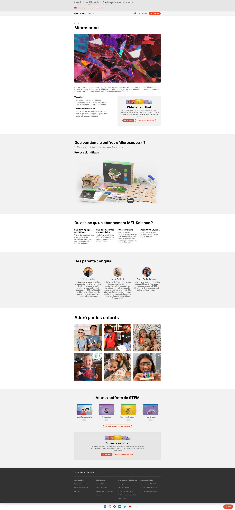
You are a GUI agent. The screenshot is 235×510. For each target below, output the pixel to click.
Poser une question (81, 487)
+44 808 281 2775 (149, 484)
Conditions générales (125, 491)
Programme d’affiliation (104, 491)
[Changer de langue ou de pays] (135, 13)
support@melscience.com (149, 491)
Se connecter (143, 13)
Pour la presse (123, 498)
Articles (99, 495)
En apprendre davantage (145, 120)
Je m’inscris (155, 13)
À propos (121, 484)
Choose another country (96, 8)
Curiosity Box (101, 484)
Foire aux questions (81, 484)
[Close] (159, 2)
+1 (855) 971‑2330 (150, 487)
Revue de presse (124, 487)
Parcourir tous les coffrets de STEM (117, 426)
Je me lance (128, 120)
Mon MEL (77, 491)
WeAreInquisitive (102, 487)
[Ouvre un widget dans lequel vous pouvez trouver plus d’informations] (228, 506)
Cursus (90, 13)
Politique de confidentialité (127, 495)
